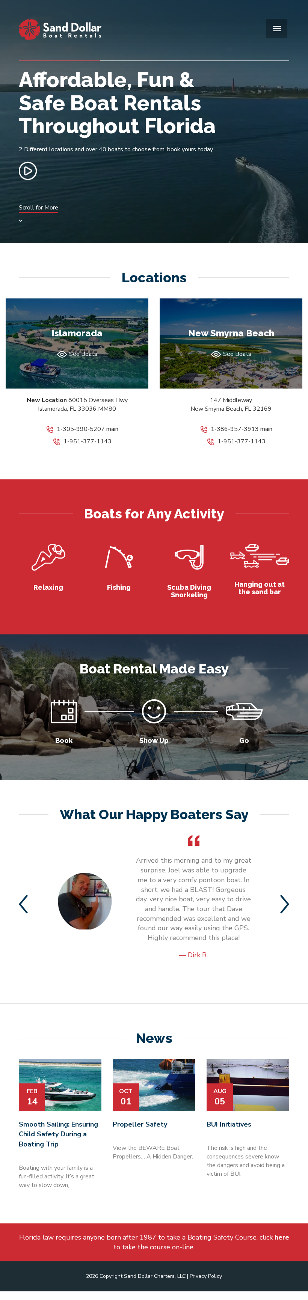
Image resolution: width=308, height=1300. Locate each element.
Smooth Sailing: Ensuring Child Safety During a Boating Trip (58, 1134)
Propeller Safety (140, 1124)
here (282, 1237)
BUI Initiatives (229, 1124)
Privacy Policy (206, 1276)
